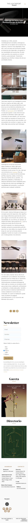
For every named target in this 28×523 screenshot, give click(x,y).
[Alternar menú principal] (25, 4)
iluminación (11, 110)
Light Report (7, 353)
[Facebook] (10, 311)
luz (22, 221)
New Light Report (7, 348)
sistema (15, 172)
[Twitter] (14, 311)
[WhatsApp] (17, 311)
